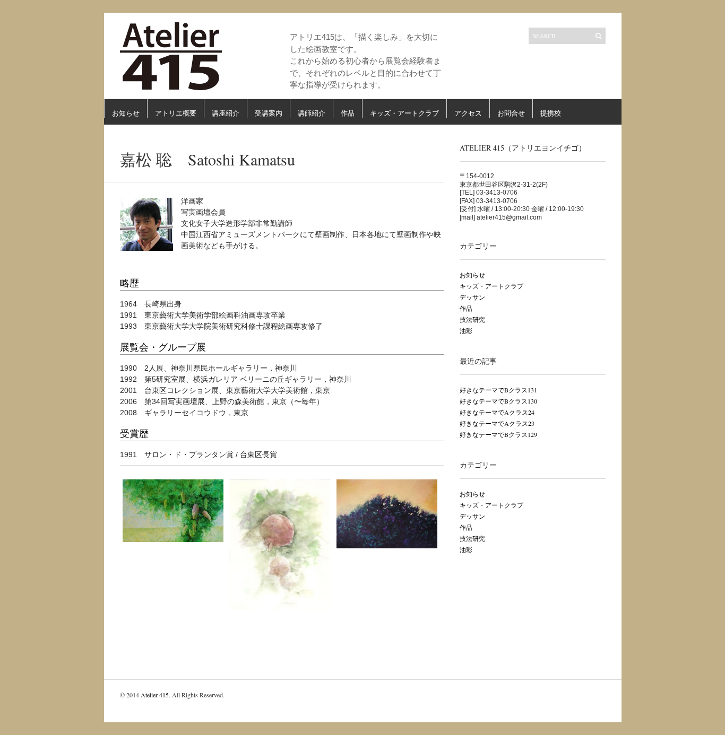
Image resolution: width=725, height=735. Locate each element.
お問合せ (511, 113)
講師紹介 (311, 113)
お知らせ (126, 113)
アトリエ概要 (175, 113)
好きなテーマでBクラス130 (498, 401)
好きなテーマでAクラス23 (497, 423)
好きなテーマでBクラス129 (498, 434)
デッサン (472, 297)
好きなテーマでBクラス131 (498, 390)
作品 (348, 113)
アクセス (468, 113)
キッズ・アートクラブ (404, 113)
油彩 (466, 330)
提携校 (550, 113)
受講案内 (268, 113)
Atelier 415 (155, 694)
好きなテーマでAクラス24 (497, 412)
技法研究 (472, 319)
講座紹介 (225, 113)
